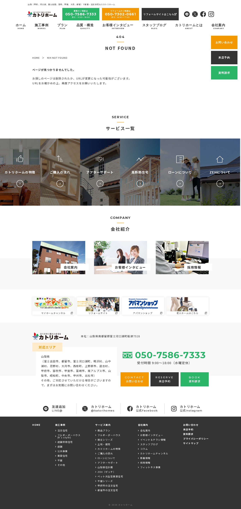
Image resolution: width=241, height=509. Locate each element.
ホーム (21, 26)
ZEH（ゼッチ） (107, 471)
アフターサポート (108, 462)
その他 (61, 465)
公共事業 (63, 451)
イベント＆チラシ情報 (153, 439)
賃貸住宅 (63, 455)
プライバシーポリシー (196, 438)
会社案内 (218, 26)
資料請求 (188, 434)
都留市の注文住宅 (108, 490)
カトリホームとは (189, 26)
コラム (144, 449)
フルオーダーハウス (109, 435)
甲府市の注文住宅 (108, 485)
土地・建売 (104, 444)
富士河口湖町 (82, 361)
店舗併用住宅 (65, 442)
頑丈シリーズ (105, 439)
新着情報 (145, 458)
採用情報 (145, 462)
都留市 (66, 361)
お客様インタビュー (118, 26)
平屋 (60, 460)
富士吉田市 (51, 361)
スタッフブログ (154, 26)
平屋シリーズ (105, 481)
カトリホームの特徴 (109, 449)
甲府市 (45, 371)
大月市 (66, 366)
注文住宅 (63, 430)
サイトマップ (190, 443)
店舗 (60, 446)
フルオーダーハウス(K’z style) (69, 436)
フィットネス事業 (150, 467)
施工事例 (42, 26)
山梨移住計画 (105, 467)
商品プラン (104, 430)
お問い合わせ (190, 424)
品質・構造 (85, 26)
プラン (62, 26)
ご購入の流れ (105, 453)
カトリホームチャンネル (154, 453)
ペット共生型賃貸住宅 (110, 476)
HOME (36, 424)
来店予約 (188, 429)
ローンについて (106, 458)
